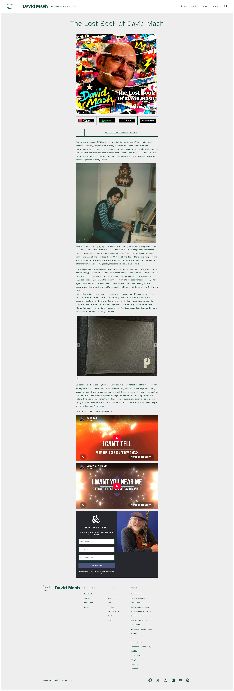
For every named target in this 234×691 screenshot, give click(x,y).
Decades (134, 669)
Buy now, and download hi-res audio (121, 132)
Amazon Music (113, 611)
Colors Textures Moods (140, 607)
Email (86, 607)
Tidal (109, 603)
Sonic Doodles (136, 603)
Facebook (88, 594)
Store (215, 6)
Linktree (111, 620)
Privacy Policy (67, 680)
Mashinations (136, 642)
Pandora (111, 616)
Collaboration (136, 594)
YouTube (111, 607)
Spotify (110, 598)
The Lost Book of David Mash (142, 611)
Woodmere (135, 625)
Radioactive (135, 638)
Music (194, 6)
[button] (155, 345)
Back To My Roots (138, 598)
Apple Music (112, 594)
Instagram (88, 603)
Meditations (136, 655)
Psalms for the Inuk (139, 620)
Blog (205, 6)
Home (184, 6)
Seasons (134, 664)
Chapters (135, 660)
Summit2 (135, 616)
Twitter (87, 598)
